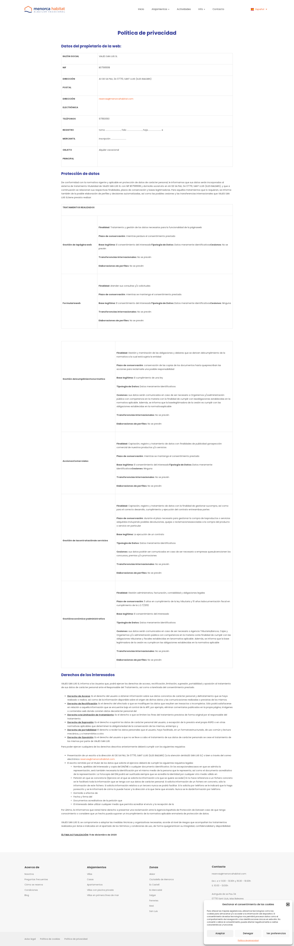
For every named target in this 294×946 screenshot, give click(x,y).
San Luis (153, 911)
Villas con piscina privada (100, 890)
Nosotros (29, 874)
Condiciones (31, 890)
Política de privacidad (248, 940)
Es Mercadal (155, 890)
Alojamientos (160, 9)
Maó (151, 905)
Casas (90, 879)
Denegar (248, 933)
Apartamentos (95, 884)
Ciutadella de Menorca (161, 879)
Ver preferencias (276, 933)
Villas (89, 874)
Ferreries (153, 900)
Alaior (152, 874)
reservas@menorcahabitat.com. (97, 759)
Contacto (218, 9)
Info (201, 9)
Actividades (184, 9)
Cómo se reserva (33, 884)
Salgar (152, 895)
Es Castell (154, 884)
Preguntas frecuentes (36, 879)
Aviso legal (30, 938)
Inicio (141, 9)
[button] (287, 904)
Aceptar (220, 933)
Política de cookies (50, 938)
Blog (26, 895)
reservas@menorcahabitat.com (116, 98)
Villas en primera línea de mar (103, 895)
